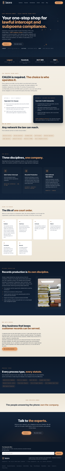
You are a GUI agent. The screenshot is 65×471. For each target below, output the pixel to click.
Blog (47, 2)
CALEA (38, 2)
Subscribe (59, 453)
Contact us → (7, 44)
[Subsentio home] (7, 2)
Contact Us (54, 465)
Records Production (11, 465)
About (43, 2)
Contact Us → (59, 2)
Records (26, 2)
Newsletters (43, 465)
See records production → (10, 348)
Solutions (20, 2)
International (32, 2)
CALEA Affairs (26, 465)
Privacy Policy (4, 467)
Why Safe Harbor (18, 44)
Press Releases (37, 465)
